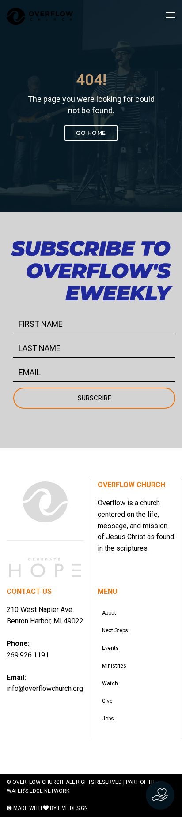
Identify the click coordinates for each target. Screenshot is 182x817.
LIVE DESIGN (73, 808)
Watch (110, 683)
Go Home (91, 133)
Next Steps (115, 630)
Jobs (108, 719)
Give (107, 701)
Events (110, 648)
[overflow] (40, 16)
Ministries (114, 666)
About (109, 613)
